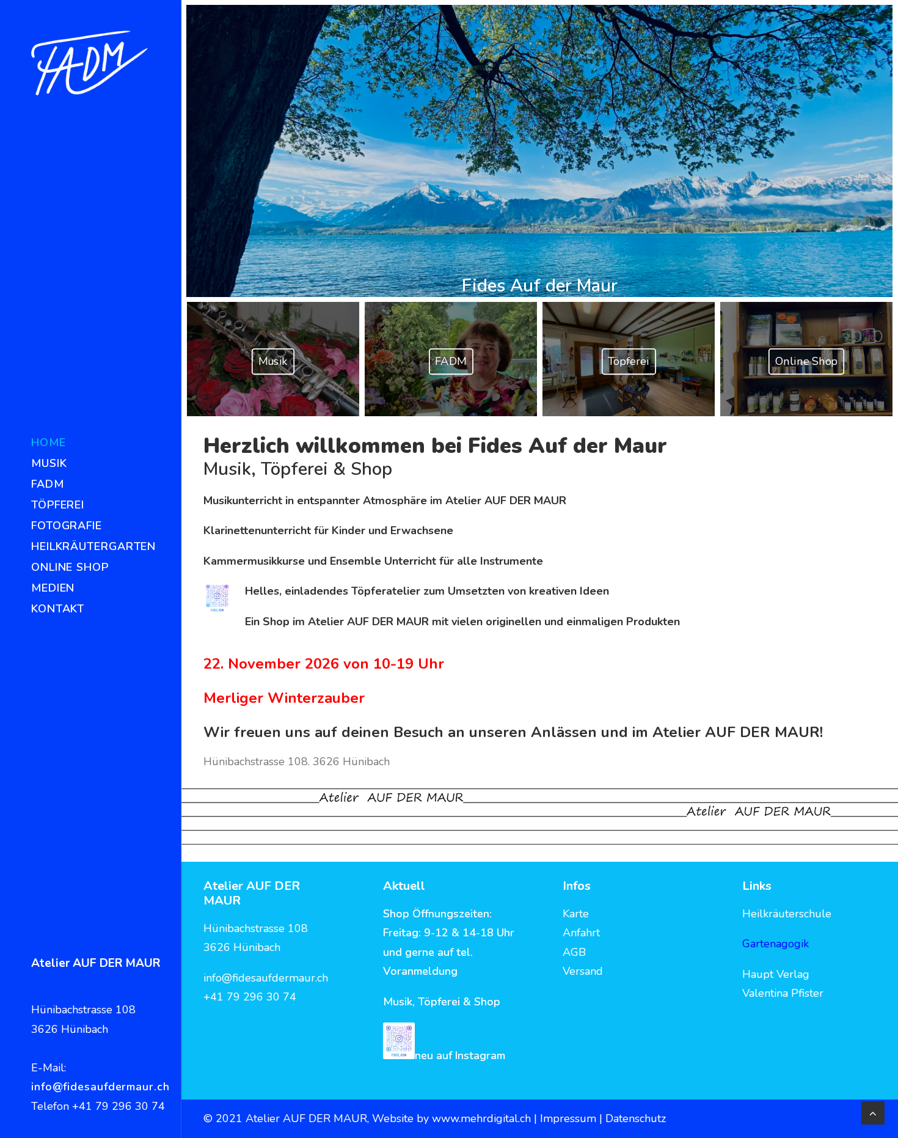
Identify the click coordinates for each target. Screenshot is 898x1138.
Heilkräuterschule (786, 913)
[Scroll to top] (873, 1111)
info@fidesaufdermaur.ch (100, 1086)
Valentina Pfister (782, 993)
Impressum (569, 1118)
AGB (574, 952)
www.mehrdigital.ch (481, 1118)
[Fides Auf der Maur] (89, 63)
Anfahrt (581, 932)
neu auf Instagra (456, 1055)
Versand (583, 971)
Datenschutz (635, 1118)
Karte (576, 913)
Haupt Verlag (775, 974)
